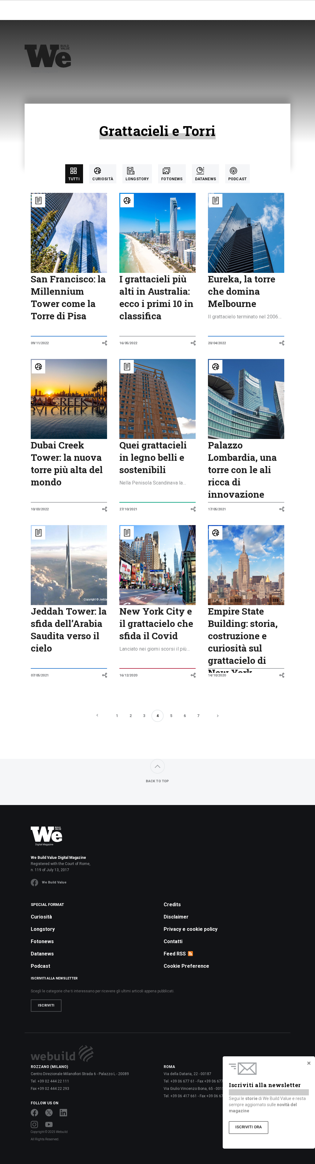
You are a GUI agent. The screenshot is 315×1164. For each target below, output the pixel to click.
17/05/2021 (217, 509)
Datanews (42, 954)
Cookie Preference (186, 966)
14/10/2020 (217, 675)
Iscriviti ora (248, 1127)
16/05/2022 (128, 343)
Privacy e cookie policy (190, 929)
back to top (157, 781)
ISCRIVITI (46, 1005)
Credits (172, 904)
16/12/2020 (128, 675)
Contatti (173, 941)
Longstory (43, 929)
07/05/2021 (40, 675)
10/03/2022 (40, 509)
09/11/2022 (40, 343)
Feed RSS (175, 954)
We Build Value (54, 882)
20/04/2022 (217, 343)
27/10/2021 (128, 509)
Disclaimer (176, 917)
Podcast (40, 966)
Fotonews (42, 941)
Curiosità (41, 917)
